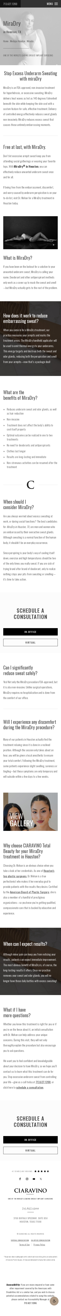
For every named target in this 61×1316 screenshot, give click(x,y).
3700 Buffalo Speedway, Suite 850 (31, 1220)
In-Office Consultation (40, 1240)
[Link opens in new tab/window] (20, 1178)
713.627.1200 (10, 4)
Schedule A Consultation (30, 613)
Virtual (30, 642)
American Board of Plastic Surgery (29, 892)
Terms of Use (24, 1244)
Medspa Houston (17, 41)
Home (6, 41)
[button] (54, 1301)
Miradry (30, 41)
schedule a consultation (29, 1087)
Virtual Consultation (20, 1240)
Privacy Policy (39, 1244)
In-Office (30, 632)
